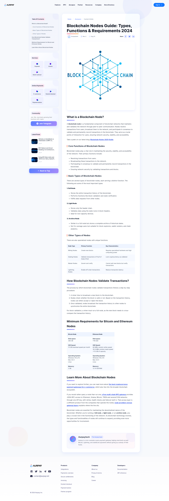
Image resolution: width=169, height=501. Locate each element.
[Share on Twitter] (129, 36)
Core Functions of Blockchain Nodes (43, 27)
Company (98, 5)
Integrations (65, 469)
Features (58, 5)
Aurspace (72, 5)
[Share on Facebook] (125, 36)
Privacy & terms (97, 473)
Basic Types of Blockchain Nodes (42, 30)
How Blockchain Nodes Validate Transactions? (41, 38)
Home (69, 19)
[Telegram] (45, 471)
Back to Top (45, 171)
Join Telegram (45, 124)
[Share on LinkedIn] (133, 36)
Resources (89, 5)
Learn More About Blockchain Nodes (42, 47)
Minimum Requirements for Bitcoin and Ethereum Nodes (43, 43)
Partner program (66, 491)
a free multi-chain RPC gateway (114, 394)
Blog (93, 477)
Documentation (122, 469)
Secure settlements (67, 477)
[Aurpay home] (36, 467)
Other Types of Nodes (39, 33)
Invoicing (64, 480)
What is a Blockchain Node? (40, 23)
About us (94, 469)
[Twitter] (36, 471)
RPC (64, 5)
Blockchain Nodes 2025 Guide (101, 140)
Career (94, 480)
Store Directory (109, 5)
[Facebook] (31, 471)
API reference (121, 473)
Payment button (66, 488)
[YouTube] (49, 471)
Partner (80, 5)
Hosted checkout (66, 484)
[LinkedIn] (40, 471)
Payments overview (67, 473)
